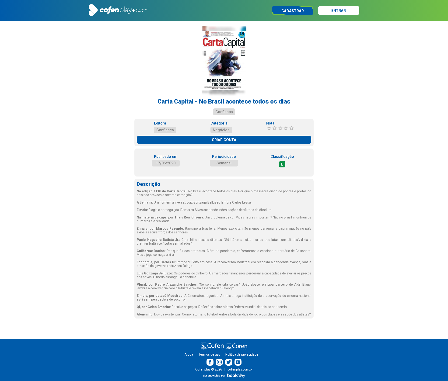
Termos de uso (209, 354)
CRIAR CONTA (224, 140)
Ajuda (189, 354)
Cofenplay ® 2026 (208, 369)
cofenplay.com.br (240, 369)
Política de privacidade (241, 354)
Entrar (338, 10)
